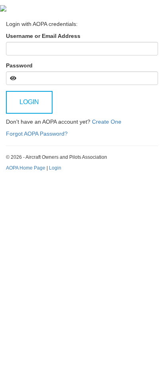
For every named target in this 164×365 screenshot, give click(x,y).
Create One (106, 121)
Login (29, 102)
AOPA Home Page (25, 167)
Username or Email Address (43, 36)
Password (19, 65)
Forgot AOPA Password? (37, 133)
